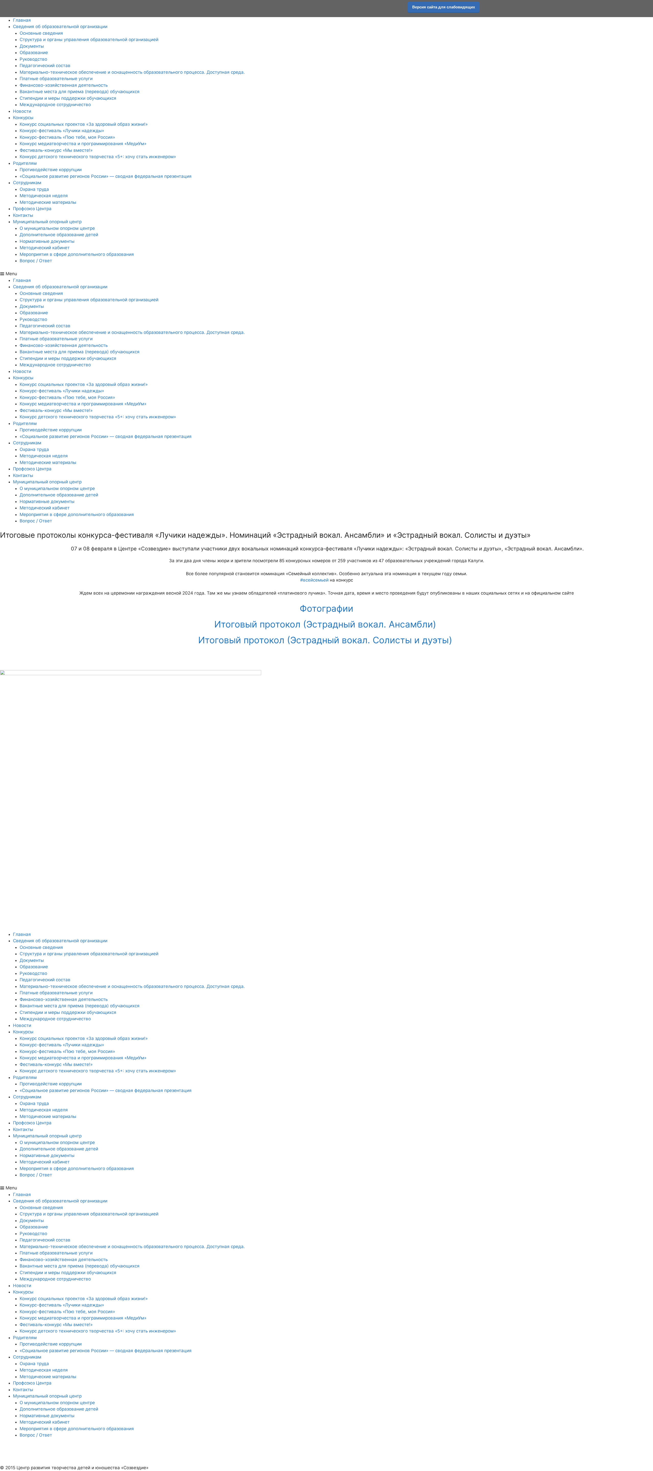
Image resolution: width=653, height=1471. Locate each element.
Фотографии (326, 608)
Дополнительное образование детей (59, 234)
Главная (22, 20)
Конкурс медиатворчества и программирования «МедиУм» (83, 143)
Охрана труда (34, 189)
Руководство (33, 59)
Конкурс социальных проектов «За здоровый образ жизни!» (84, 124)
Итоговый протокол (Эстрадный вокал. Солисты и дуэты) (326, 640)
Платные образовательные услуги (56, 78)
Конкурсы (23, 117)
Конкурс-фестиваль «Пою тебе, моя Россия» (67, 137)
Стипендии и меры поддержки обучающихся (68, 98)
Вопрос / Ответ (36, 260)
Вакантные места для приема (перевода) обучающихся (80, 91)
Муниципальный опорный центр (47, 221)
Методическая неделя (44, 195)
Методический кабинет (45, 247)
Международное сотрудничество (55, 104)
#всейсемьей (314, 580)
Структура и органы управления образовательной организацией (89, 39)
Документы (32, 46)
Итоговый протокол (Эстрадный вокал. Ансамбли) (326, 624)
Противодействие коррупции (51, 169)
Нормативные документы (47, 241)
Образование (34, 52)
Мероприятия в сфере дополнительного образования (77, 254)
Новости (22, 111)
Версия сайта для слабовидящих (443, 7)
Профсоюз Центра (32, 208)
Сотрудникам (27, 182)
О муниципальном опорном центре (57, 228)
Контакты (23, 215)
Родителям (25, 163)
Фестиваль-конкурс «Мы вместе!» (56, 150)
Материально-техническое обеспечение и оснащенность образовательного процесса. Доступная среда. (132, 72)
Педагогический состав (45, 65)
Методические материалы (48, 202)
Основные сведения (41, 33)
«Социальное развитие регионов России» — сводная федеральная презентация (106, 176)
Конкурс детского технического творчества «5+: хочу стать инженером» (98, 156)
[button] (326, 274)
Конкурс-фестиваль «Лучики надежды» (62, 130)
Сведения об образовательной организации (60, 26)
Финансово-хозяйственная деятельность (64, 85)
